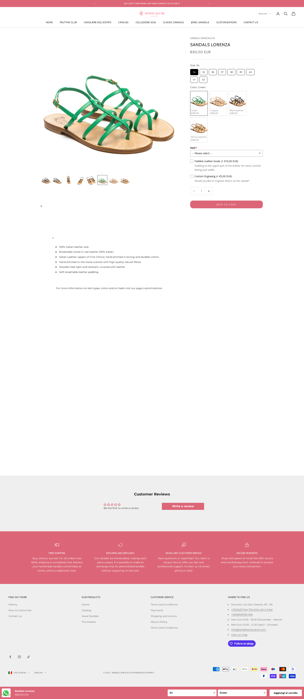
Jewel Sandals (200, 22)
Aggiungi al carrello (286, 692)
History (12, 604)
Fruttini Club (68, 22)
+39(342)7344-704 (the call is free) (252, 609)
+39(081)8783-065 (242, 614)
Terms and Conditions (164, 604)
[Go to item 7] (114, 180)
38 (231, 71)
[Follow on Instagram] (19, 657)
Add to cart (226, 204)
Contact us (251, 22)
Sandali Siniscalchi (202, 38)
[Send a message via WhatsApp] (6, 693)
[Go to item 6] (102, 180)
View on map (239, 634)
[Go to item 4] (80, 180)
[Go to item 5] (91, 180)
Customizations (226, 22)
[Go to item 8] (125, 180)
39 (240, 71)
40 (250, 71)
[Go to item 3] (69, 180)
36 (212, 71)
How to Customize (19, 610)
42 (203, 79)
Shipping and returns (164, 616)
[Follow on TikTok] (28, 657)
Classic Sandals (173, 22)
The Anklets (89, 621)
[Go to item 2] (57, 180)
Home (49, 22)
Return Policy (159, 621)
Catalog (123, 22)
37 (222, 71)
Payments (157, 610)
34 (194, 71)
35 (203, 71)
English (263, 13)
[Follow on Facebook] (10, 657)
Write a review (183, 506)
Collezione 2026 (146, 22)
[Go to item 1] (46, 180)
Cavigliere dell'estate (97, 22)
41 (194, 79)
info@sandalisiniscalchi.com (248, 629)
